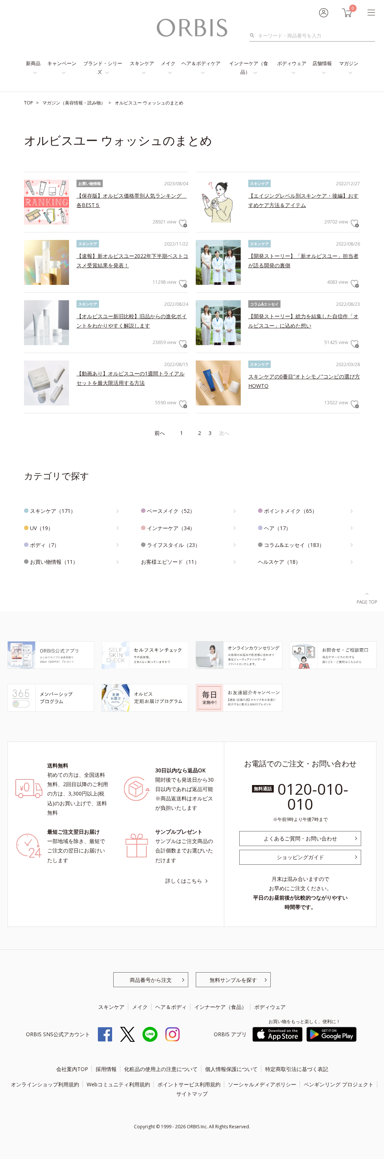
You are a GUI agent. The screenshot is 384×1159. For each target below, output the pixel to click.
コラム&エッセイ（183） (294, 544)
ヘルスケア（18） (279, 561)
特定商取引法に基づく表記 (296, 1069)
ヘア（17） (277, 528)
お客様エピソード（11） (170, 561)
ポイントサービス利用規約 (189, 1084)
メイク (168, 63)
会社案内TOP (72, 1069)
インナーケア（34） (171, 528)
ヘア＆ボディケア (201, 63)
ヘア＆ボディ (171, 1006)
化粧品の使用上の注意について (161, 1069)
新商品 (33, 63)
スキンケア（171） (53, 510)
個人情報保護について (231, 1069)
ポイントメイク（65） (290, 510)
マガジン (348, 63)
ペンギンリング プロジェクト (339, 1084)
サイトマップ (192, 1093)
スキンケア (142, 63)
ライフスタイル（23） (173, 544)
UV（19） (41, 528)
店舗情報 (322, 63)
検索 (254, 35)
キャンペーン (61, 63)
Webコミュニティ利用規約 (118, 1084)
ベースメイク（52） (171, 510)
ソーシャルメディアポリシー (262, 1084)
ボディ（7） (44, 544)
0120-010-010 (313, 796)
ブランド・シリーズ (102, 67)
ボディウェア (291, 63)
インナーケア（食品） (248, 67)
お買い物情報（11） (54, 561)
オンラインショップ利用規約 (45, 1084)
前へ (159, 432)
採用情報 (106, 1069)
